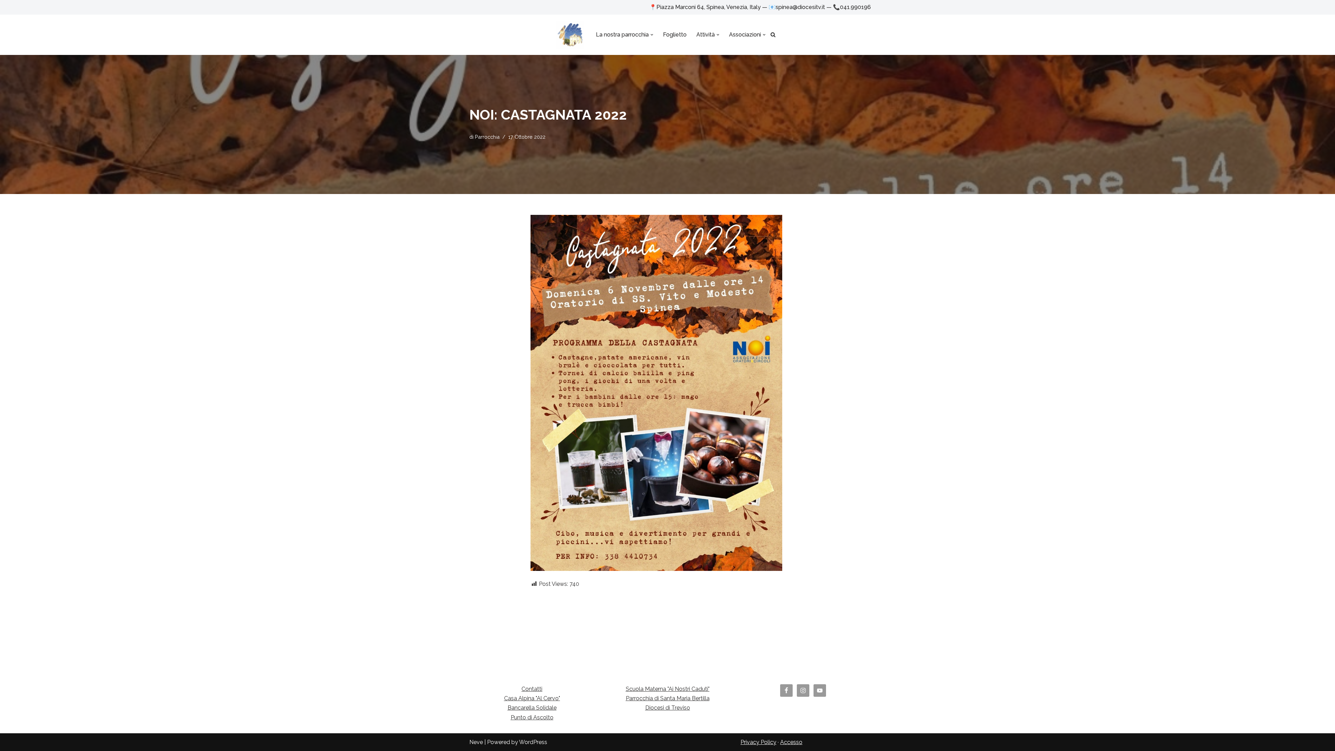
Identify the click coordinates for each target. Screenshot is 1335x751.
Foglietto (675, 34)
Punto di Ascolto (532, 717)
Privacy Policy (758, 742)
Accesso (791, 742)
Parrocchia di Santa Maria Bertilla (668, 698)
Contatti (531, 689)
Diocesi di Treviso (667, 707)
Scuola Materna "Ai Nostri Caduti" (668, 689)
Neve (476, 742)
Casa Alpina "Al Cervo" (532, 698)
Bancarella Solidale (532, 707)
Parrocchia (487, 137)
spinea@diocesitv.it (800, 7)
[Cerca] (773, 34)
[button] (651, 34)
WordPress (533, 742)
